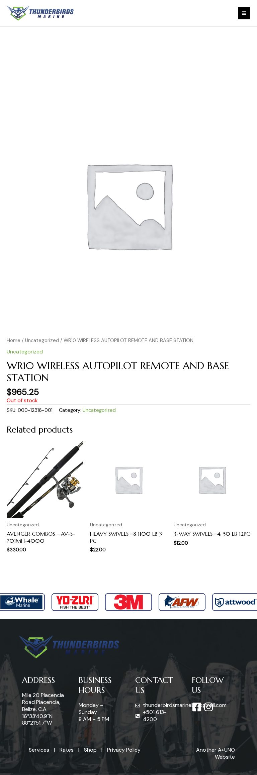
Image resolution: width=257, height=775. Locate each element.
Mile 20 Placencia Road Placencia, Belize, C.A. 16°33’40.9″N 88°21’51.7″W (43, 709)
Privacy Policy (124, 749)
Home (13, 340)
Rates (67, 749)
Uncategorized (42, 340)
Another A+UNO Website (215, 753)
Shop (90, 749)
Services (39, 749)
